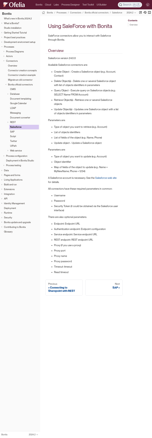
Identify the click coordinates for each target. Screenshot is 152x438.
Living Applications (13, 179)
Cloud (48, 4)
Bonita (39, 4)
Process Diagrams (15, 51)
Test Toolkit (88, 4)
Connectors (12, 60)
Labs (56, 4)
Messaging (15, 112)
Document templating (20, 98)
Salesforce (16, 127)
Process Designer (70, 4)
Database (15, 94)
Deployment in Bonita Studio (20, 160)
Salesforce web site (106, 177)
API (5, 198)
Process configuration (16, 156)
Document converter (20, 117)
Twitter (13, 141)
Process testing (13, 165)
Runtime (8, 212)
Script (13, 136)
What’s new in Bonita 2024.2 (18, 18)
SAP (12, 131)
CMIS (13, 89)
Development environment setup (19, 42)
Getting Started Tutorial (15, 32)
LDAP (13, 108)
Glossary (8, 231)
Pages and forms (12, 175)
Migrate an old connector (20, 79)
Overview (12, 65)
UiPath (13, 145)
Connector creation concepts (22, 70)
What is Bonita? (11, 23)
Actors (9, 56)
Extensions (9, 189)
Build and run (10, 184)
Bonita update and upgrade (17, 222)
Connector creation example (22, 75)
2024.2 (130, 12)
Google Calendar (18, 103)
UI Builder (102, 4)
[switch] (148, 5)
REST (13, 122)
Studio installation (12, 27)
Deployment (10, 208)
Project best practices (14, 37)
